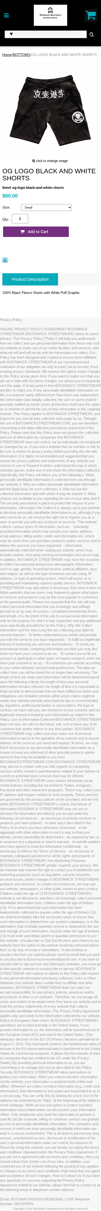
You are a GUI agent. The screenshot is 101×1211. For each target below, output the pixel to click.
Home (7, 55)
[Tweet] (5, 261)
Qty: (5, 219)
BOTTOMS (21, 55)
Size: (6, 207)
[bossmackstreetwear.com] (50, 15)
